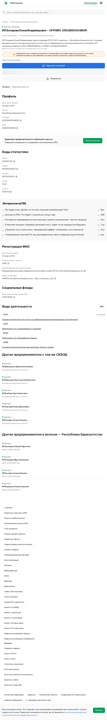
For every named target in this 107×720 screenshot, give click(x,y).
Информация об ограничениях (73, 694)
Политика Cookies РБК (13, 684)
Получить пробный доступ (14, 518)
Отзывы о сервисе (11, 549)
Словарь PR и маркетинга (14, 601)
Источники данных (11, 669)
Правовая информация (13, 699)
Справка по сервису (12, 648)
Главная (5, 21)
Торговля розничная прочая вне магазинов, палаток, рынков (28, 347)
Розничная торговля (9, 35)
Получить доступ (92, 141)
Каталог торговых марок (13, 622)
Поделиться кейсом (12, 539)
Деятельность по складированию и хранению (21, 328)
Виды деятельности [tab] (20, 87)
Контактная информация (14, 694)
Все (101, 306)
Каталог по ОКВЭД (11, 607)
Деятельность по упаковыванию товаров (19, 337)
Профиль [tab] (6, 87)
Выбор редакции (10, 570)
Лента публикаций (11, 559)
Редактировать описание (11, 59)
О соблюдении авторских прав (38, 699)
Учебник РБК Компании (13, 591)
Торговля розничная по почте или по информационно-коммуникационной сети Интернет (40, 319)
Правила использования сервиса (17, 633)
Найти (100, 12)
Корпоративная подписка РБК (16, 523)
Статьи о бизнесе (11, 596)
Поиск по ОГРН (10, 653)
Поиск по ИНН (9, 658)
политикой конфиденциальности (23, 714)
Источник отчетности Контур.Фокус (18, 674)
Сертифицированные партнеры (16, 554)
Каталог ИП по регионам (14, 628)
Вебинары (8, 580)
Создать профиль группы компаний (18, 544)
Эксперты (8, 565)
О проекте (8, 507)
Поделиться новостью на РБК (15, 512)
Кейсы (6, 575)
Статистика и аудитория (13, 663)
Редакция (31, 694)
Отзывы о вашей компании (14, 533)
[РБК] (5, 3)
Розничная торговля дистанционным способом (37, 35)
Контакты (8, 643)
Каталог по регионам (12, 612)
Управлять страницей (55, 66)
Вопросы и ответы (11, 679)
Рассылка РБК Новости (48, 694)
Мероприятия (9, 586)
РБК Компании (16, 3)
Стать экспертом (10, 528)
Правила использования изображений (19, 638)
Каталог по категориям (13, 617)
